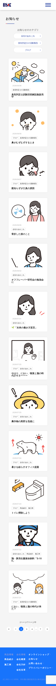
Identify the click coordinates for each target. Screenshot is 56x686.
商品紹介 (9, 659)
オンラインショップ (39, 654)
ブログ (28, 50)
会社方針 (21, 664)
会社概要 (21, 659)
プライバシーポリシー (40, 667)
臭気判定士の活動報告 (28, 43)
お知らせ (33, 658)
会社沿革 (21, 670)
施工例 (7, 664)
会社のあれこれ (28, 36)
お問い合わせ (35, 663)
